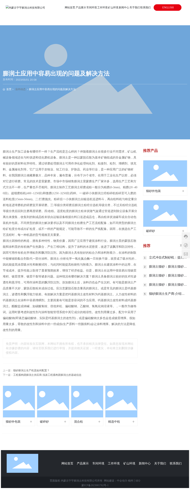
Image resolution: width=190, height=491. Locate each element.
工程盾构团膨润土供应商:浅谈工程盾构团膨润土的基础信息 (47, 375)
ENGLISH (168, 7)
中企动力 (122, 480)
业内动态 (20, 89)
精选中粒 (114, 421)
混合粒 (78, 421)
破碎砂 (44, 421)
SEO (137, 480)
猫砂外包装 (13, 421)
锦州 (130, 480)
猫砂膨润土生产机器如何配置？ (31, 370)
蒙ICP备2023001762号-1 (95, 485)
